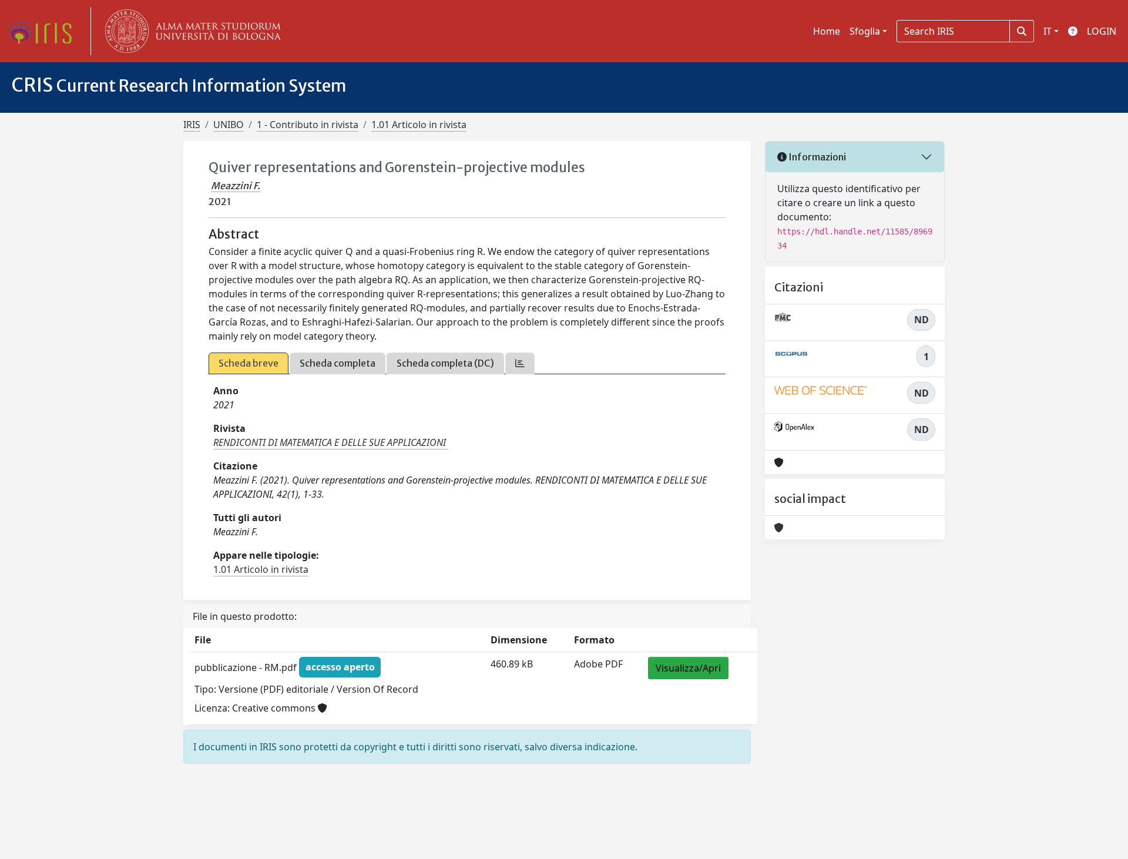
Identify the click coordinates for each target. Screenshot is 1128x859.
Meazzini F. (235, 186)
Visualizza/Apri (688, 668)
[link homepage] (44, 31)
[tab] (520, 363)
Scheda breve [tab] (248, 363)
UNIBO (228, 124)
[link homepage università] (190, 31)
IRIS (191, 124)
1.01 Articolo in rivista (418, 124)
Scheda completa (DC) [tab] (445, 363)
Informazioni (816, 157)
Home (826, 31)
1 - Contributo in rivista (307, 124)
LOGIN (1101, 31)
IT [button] (1047, 31)
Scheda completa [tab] (337, 363)
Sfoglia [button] (865, 31)
